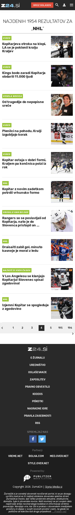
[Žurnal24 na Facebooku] (33, 439)
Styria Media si (53, 486)
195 (60, 327)
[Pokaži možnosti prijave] (64, 5)
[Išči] (57, 5)
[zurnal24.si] (10, 5)
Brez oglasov (42, 5)
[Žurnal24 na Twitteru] (42, 439)
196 (70, 327)
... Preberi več (59, 511)
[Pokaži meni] (70, 5)
